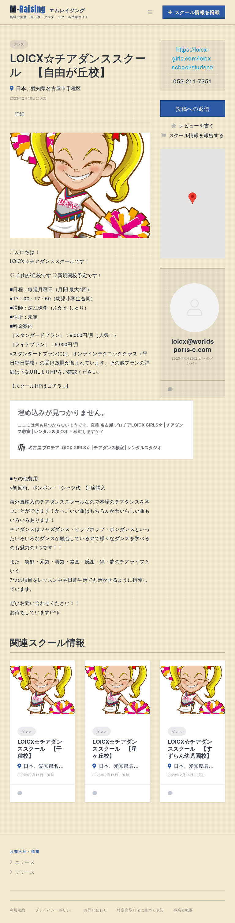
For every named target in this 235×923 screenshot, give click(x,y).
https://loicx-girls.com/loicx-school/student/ (192, 58)
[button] (192, 198)
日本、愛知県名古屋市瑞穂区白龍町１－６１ (196, 765)
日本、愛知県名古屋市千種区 (48, 88)
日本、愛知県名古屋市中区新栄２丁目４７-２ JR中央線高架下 (45, 765)
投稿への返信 (192, 108)
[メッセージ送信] (170, 389)
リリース (25, 871)
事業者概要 (183, 910)
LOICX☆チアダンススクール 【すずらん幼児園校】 (190, 748)
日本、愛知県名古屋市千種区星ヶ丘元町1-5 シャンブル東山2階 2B (121, 765)
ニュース (25, 862)
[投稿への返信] (19, 793)
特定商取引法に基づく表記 (140, 910)
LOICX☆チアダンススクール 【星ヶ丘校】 (114, 748)
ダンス (18, 44)
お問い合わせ (95, 910)
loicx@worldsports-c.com (192, 344)
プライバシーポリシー (54, 910)
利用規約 (17, 910)
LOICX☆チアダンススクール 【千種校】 (39, 748)
